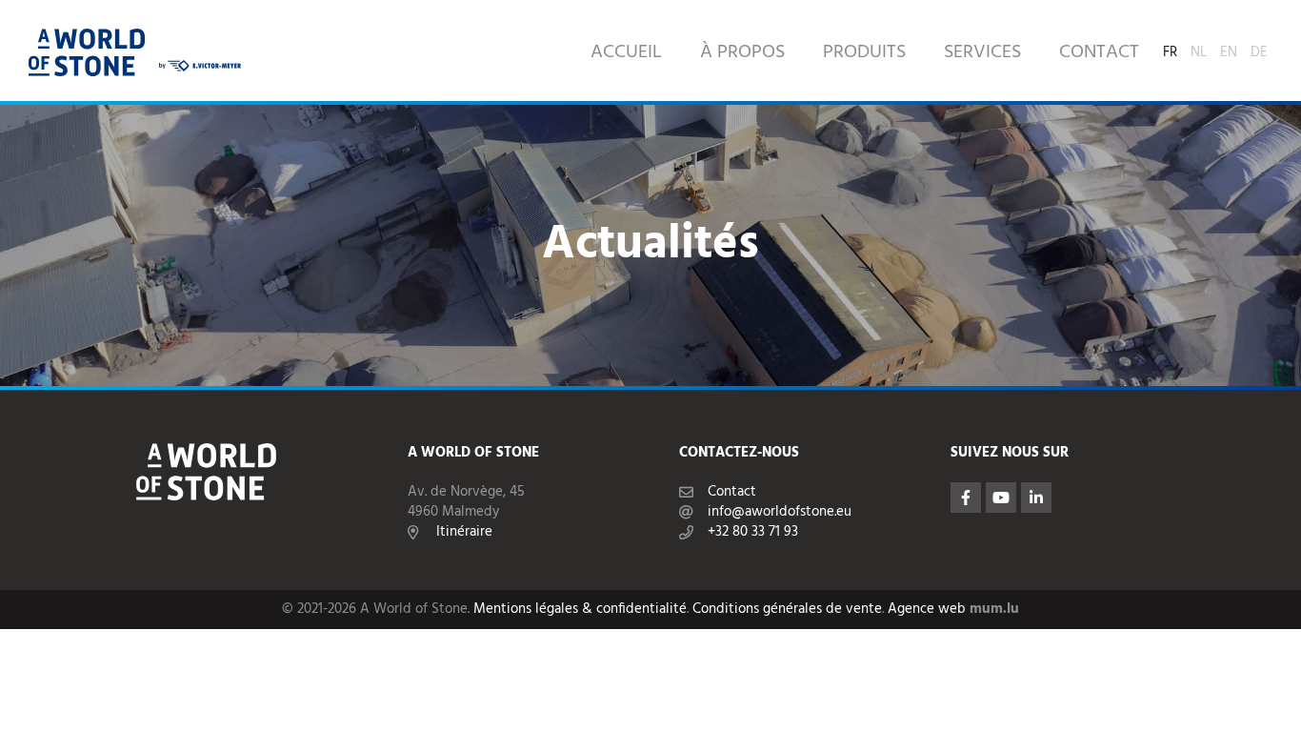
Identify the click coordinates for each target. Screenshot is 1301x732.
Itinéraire (464, 532)
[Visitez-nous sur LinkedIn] (1036, 497)
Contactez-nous (739, 453)
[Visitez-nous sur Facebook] (966, 497)
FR (1170, 49)
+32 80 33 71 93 (753, 532)
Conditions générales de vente (787, 610)
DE (1259, 49)
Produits (864, 52)
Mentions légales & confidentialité (580, 610)
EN (1228, 49)
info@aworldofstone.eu (779, 512)
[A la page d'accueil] (87, 52)
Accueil (626, 52)
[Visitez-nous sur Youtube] (1001, 497)
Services (982, 52)
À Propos (742, 52)
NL (1199, 49)
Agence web (927, 610)
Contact (1099, 52)
